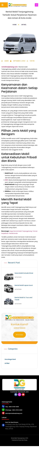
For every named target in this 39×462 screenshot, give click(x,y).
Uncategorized (10, 359)
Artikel (23, 25)
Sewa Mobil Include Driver (24, 273)
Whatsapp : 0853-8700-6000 (13, 410)
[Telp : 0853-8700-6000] (3, 406)
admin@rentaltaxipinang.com (13, 413)
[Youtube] (23, 394)
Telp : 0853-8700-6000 (12, 406)
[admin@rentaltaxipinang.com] (3, 413)
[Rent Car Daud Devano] (3, 425)
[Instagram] (36, 5)
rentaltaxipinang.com (9, 67)
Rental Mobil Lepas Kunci (24, 285)
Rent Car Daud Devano (11, 422)
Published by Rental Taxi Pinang (19, 440)
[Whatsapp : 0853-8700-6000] (3, 409)
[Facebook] (15, 394)
